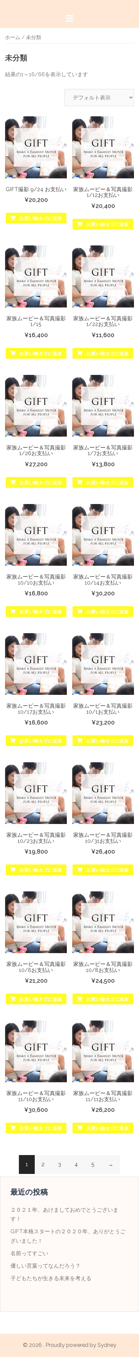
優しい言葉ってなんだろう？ (45, 1266)
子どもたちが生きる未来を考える (50, 1278)
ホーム (12, 37)
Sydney (107, 1345)
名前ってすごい (29, 1253)
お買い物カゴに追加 (40, 218)
